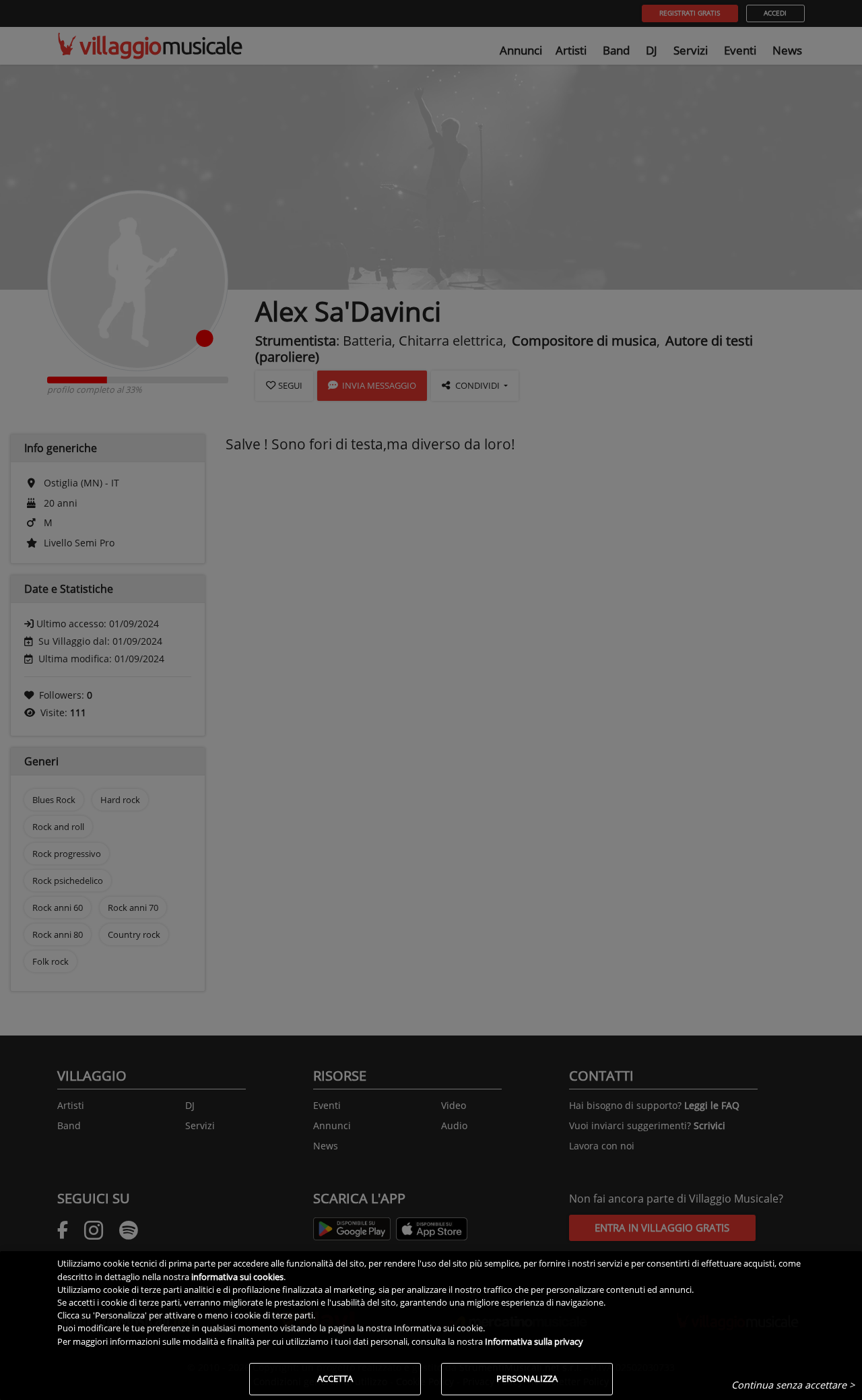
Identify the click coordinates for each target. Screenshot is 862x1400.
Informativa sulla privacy (534, 1341)
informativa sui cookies (237, 1277)
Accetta (335, 1378)
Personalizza (527, 1378)
